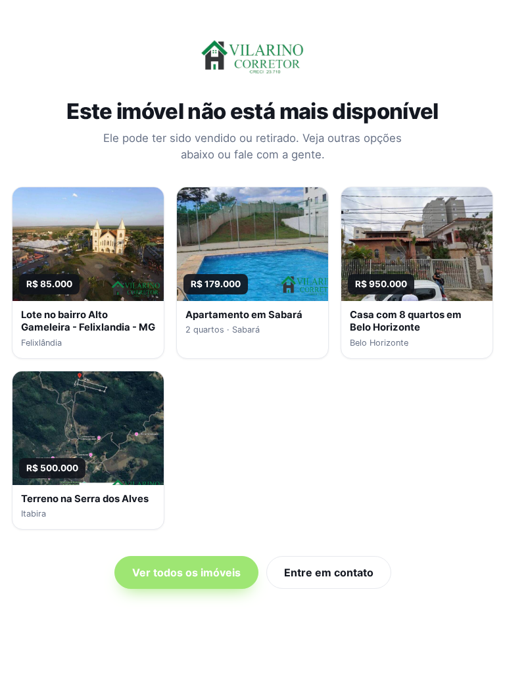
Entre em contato (328, 572)
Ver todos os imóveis (186, 572)
